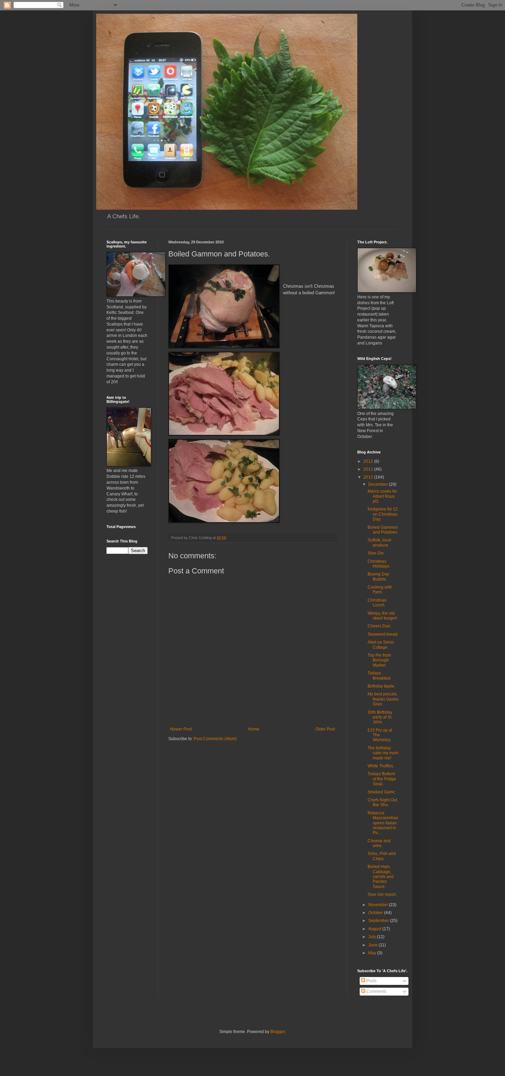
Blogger (277, 1031)
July (372, 936)
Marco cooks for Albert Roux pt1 (382, 496)
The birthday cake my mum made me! (383, 753)
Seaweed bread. (383, 634)
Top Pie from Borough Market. (379, 660)
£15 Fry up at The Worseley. (380, 735)
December (378, 484)
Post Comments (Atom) (215, 738)
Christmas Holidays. (379, 564)
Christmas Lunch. (377, 602)
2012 (368, 461)
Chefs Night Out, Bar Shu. (383, 802)
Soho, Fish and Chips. (382, 856)
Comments (375, 991)
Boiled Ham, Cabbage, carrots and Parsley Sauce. (381, 876)
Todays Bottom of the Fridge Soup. (382, 778)
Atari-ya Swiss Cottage (381, 644)
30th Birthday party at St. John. (380, 717)
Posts (371, 980)
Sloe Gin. (376, 553)
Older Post (325, 729)
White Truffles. (381, 766)
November (378, 904)
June (373, 945)
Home (253, 729)
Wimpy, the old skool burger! (382, 616)
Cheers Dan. (379, 626)
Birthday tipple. (381, 686)
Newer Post (181, 729)
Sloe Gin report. (382, 894)
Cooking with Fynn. (380, 589)
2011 (368, 469)
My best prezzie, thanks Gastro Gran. (383, 699)
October (376, 912)
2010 (368, 477)
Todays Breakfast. (379, 675)
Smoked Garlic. (382, 792)
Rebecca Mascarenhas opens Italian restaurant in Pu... (383, 823)
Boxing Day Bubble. (378, 576)
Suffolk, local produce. (379, 542)
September (379, 920)
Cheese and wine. (379, 843)
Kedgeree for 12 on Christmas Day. (383, 514)
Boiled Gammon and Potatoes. (383, 530)
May (372, 953)
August (375, 928)
